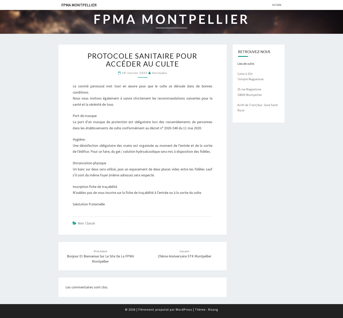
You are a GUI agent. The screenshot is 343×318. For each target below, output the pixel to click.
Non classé (86, 223)
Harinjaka (159, 72)
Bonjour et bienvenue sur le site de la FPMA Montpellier (100, 256)
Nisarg (213, 309)
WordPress (184, 309)
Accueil (277, 5)
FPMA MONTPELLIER (79, 4)
